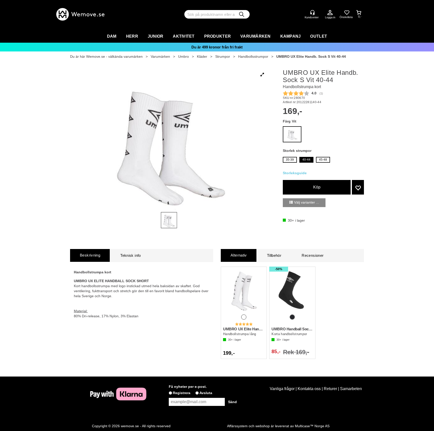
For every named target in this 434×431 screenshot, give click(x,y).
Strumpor (222, 56)
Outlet (318, 36)
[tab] (90, 255)
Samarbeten (351, 389)
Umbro (183, 56)
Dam (112, 36)
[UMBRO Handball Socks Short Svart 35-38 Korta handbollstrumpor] (292, 291)
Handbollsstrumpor (253, 56)
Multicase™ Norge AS (312, 426)
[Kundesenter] (312, 12)
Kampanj (290, 36)
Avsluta (205, 393)
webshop (262, 426)
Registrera (181, 393)
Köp (316, 187)
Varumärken (255, 36)
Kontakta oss (309, 389)
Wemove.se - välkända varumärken (114, 56)
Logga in (330, 13)
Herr (132, 36)
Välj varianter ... (306, 202)
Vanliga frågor (282, 389)
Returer (330, 389)
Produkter (217, 36)
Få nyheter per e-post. (188, 387)
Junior (156, 36)
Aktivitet (183, 36)
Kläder (202, 56)
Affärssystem (237, 426)
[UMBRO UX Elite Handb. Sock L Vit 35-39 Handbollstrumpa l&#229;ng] (243, 291)
